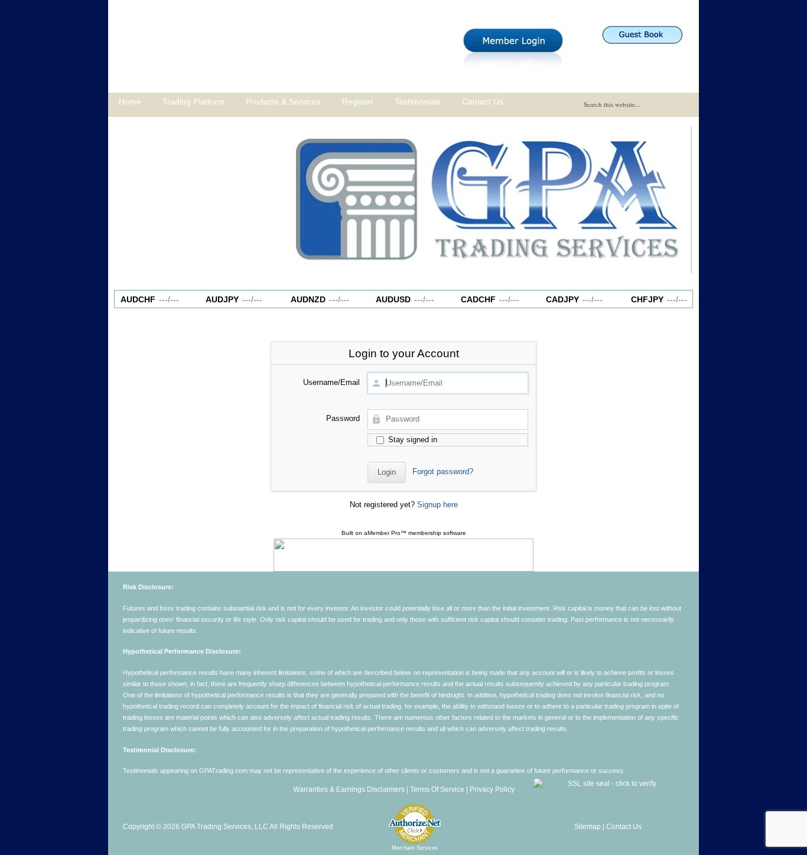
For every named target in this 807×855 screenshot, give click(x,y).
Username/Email (331, 382)
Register (357, 101)
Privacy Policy (492, 789)
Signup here (437, 504)
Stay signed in (411, 439)
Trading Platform (193, 101)
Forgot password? (442, 471)
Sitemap (587, 827)
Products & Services (283, 101)
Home (130, 101)
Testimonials (418, 101)
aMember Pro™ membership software (415, 533)
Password (343, 418)
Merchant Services (415, 848)
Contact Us (482, 101)
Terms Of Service (437, 789)
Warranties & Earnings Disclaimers (349, 789)
